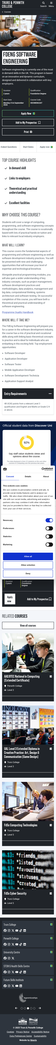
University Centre (12, 952)
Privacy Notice (22, 1032)
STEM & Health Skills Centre (17, 966)
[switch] (49, 528)
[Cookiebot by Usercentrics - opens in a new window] (41, 469)
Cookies (10, 1032)
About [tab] (46, 476)
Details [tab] (28, 476)
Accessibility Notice (40, 1032)
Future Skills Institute (14, 980)
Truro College (10, 924)
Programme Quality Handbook (17, 312)
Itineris (33, 1040)
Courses (7, 12)
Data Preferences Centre (21, 1036)
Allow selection (28, 565)
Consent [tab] (10, 476)
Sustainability (40, 1036)
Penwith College (11, 938)
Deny (28, 573)
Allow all (28, 556)
